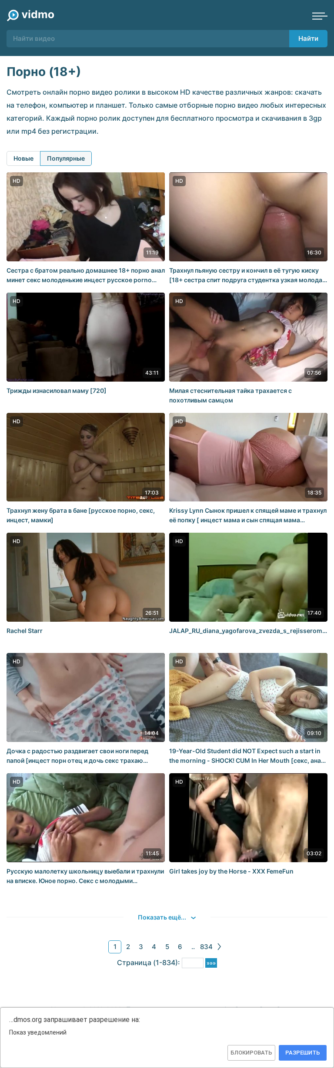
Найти (308, 38)
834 (206, 947)
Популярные (66, 158)
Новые (23, 158)
